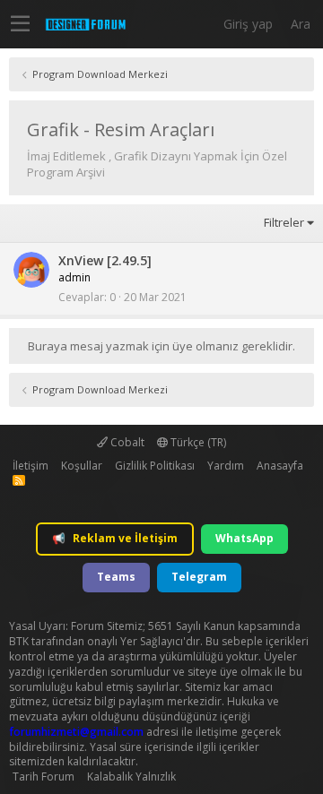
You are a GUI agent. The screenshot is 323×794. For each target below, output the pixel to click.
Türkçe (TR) (197, 442)
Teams (116, 576)
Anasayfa (280, 465)
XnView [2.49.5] (105, 260)
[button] (20, 24)
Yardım (225, 465)
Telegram (199, 576)
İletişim (30, 465)
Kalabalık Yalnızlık (131, 776)
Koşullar (81, 465)
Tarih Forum (43, 776)
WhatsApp (244, 538)
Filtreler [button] (284, 222)
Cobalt (126, 442)
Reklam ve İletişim (115, 538)
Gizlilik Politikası (155, 465)
